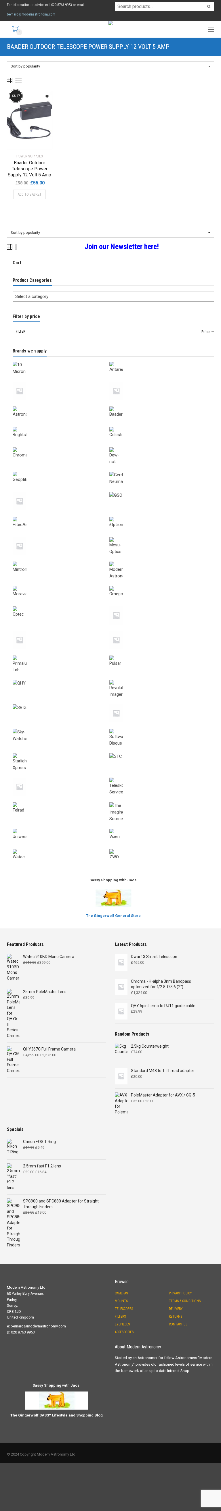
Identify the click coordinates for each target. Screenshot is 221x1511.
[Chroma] (61, 446)
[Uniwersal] (61, 827)
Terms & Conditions (185, 1301)
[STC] (157, 752)
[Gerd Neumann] (157, 470)
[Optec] (61, 605)
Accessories (124, 1332)
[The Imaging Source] (157, 801)
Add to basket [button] (29, 194)
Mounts (121, 1301)
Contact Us (178, 1324)
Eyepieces (122, 1324)
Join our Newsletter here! (122, 246)
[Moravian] (61, 585)
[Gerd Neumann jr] (61, 491)
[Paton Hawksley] (61, 630)
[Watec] (61, 848)
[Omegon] (157, 585)
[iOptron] (157, 515)
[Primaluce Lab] (61, 654)
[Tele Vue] (61, 776)
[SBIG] (61, 703)
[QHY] (61, 679)
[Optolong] (157, 605)
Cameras (121, 1293)
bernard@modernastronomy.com (31, 14)
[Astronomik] (61, 405)
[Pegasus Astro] (157, 630)
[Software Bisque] (157, 727)
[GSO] (157, 491)
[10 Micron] (61, 360)
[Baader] (157, 405)
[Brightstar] (61, 426)
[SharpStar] (157, 703)
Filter (20, 331)
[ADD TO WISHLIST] (45, 94)
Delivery (176, 1309)
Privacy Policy (180, 1293)
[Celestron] (157, 426)
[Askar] (157, 381)
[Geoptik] (61, 470)
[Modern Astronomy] (157, 560)
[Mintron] (61, 560)
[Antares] (157, 360)
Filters (120, 1317)
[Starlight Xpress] (61, 752)
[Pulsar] (157, 654)
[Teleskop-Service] (157, 776)
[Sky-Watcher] (61, 727)
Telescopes (124, 1309)
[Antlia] (61, 381)
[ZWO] (157, 848)
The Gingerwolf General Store (113, 915)
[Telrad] (61, 801)
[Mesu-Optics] (157, 536)
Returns (175, 1317)
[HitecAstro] (61, 515)
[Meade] (61, 536)
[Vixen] (157, 827)
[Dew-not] (157, 446)
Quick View (23, 141)
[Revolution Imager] (157, 679)
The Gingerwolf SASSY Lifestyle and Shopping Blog (56, 1415)
